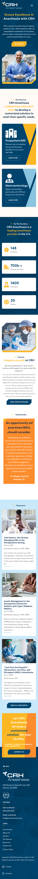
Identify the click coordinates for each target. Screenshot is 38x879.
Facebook (9, 873)
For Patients (7, 839)
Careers (6, 836)
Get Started (19, 44)
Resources (7, 842)
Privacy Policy (8, 849)
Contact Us (19, 752)
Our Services (7, 829)
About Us (6, 833)
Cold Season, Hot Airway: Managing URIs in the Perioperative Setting (16, 540)
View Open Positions (19, 402)
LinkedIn (8, 867)
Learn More (13, 158)
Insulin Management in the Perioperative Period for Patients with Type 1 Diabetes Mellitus (18, 605)
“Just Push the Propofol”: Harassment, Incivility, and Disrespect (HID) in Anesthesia (18, 670)
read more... (8, 566)
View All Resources (19, 705)
